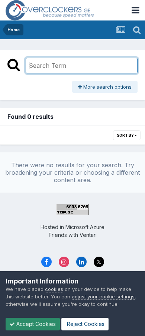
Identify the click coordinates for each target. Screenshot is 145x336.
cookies (54, 289)
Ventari (88, 235)
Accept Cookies (35, 324)
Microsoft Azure (84, 227)
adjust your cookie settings (103, 296)
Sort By (126, 135)
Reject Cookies (84, 324)
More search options (107, 87)
